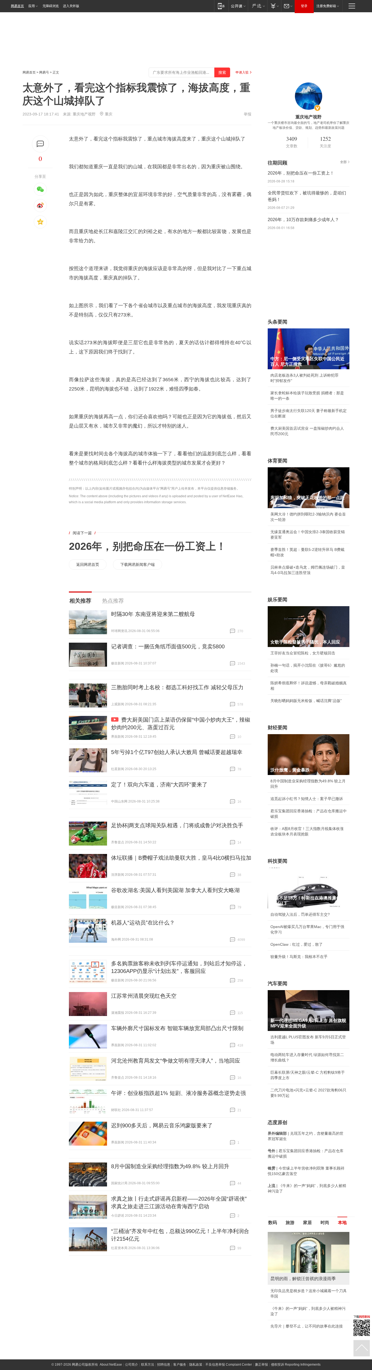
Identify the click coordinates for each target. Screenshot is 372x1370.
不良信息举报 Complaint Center (228, 1364)
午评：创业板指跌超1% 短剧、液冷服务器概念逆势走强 (178, 1093)
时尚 (325, 1222)
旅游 (290, 1222)
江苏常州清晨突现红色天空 (143, 996)
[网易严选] (257, 6)
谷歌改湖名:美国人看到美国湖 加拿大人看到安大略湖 (175, 890)
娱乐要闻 (277, 599)
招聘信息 (163, 1364)
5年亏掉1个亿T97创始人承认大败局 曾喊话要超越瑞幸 (176, 752)
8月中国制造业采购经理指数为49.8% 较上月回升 (170, 1166)
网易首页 (17, 6)
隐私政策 (195, 1364)
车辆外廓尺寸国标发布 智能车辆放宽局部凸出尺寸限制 (177, 1028)
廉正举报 (261, 1364)
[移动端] (221, 6)
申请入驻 (242, 72)
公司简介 (131, 1364)
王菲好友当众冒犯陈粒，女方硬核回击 (302, 653)
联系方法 (147, 1364)
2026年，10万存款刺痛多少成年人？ (303, 219)
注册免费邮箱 (326, 6)
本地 (342, 1222)
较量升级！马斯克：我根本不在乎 (299, 956)
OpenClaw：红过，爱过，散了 (296, 944)
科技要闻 (277, 861)
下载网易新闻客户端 (137, 564)
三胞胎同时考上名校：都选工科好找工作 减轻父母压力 (177, 687)
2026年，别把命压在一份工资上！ (147, 546)
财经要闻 (277, 727)
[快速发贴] (40, 143)
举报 (247, 114)
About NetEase (111, 1364)
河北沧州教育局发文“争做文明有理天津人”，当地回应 (175, 1061)
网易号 (44, 72)
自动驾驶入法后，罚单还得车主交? (300, 914)
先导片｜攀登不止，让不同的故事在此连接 (306, 1326)
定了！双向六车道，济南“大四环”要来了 (159, 785)
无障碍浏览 (50, 6)
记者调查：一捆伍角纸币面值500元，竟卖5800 (168, 646)
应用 (31, 6)
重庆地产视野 (84, 114)
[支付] (274, 6)
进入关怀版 (71, 6)
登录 (304, 6)
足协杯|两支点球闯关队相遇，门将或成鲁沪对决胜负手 (177, 825)
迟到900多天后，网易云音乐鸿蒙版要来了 (162, 1125)
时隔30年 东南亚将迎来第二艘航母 (153, 614)
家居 (307, 1222)
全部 (343, 162)
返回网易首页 (87, 564)
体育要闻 (277, 460)
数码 (272, 1222)
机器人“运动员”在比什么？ (143, 923)
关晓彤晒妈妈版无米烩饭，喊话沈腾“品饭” (306, 700)
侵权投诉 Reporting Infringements (296, 1364)
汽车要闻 (277, 983)
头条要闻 (277, 322)
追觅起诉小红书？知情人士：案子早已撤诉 (306, 799)
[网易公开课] (238, 6)
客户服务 (179, 1364)
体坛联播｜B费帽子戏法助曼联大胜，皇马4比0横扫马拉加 (181, 858)
